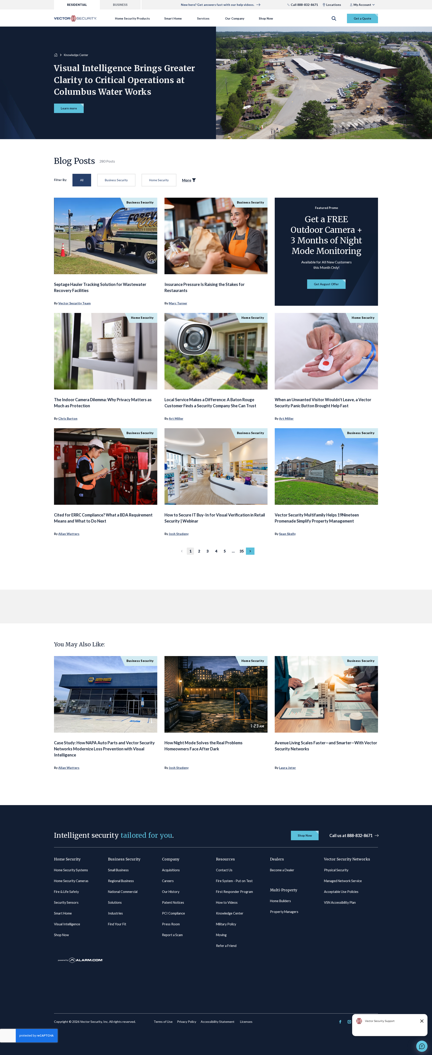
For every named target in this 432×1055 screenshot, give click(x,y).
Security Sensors (66, 902)
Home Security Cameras (71, 881)
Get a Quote (362, 18)
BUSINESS (120, 5)
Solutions (115, 902)
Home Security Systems (71, 870)
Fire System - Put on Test (234, 881)
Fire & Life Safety (66, 892)
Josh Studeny (179, 534)
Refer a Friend (226, 946)
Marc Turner (178, 303)
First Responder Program (234, 892)
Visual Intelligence (67, 924)
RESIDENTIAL (77, 5)
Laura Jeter (287, 768)
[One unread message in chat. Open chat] (422, 1046)
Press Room (171, 924)
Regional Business (121, 881)
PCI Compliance (173, 913)
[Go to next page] (250, 551)
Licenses (246, 1021)
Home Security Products (132, 18)
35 (242, 551)
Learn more (69, 108)
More (186, 180)
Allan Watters (68, 534)
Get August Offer (326, 284)
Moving (221, 935)
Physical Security (336, 870)
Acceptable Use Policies (341, 892)
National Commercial (122, 892)
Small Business (118, 870)
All (81, 180)
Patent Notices (173, 902)
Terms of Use (163, 1021)
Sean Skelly (287, 534)
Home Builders (280, 901)
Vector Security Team (74, 303)
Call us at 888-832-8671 (351, 835)
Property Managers (284, 912)
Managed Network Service (343, 881)
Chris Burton (67, 418)
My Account (362, 5)
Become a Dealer (282, 870)
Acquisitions (171, 870)
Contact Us (224, 870)
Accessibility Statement (217, 1021)
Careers (168, 881)
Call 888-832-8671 (304, 5)
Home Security (159, 180)
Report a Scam (172, 935)
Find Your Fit (117, 924)
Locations (333, 5)
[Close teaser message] (422, 1021)
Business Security (116, 180)
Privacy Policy (186, 1021)
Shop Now (266, 18)
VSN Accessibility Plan (340, 902)
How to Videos (227, 902)
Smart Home (173, 18)
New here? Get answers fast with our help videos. (217, 5)
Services (203, 18)
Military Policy (226, 924)
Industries (115, 913)
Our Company (234, 18)
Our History (170, 892)
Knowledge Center (229, 913)
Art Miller (176, 418)
